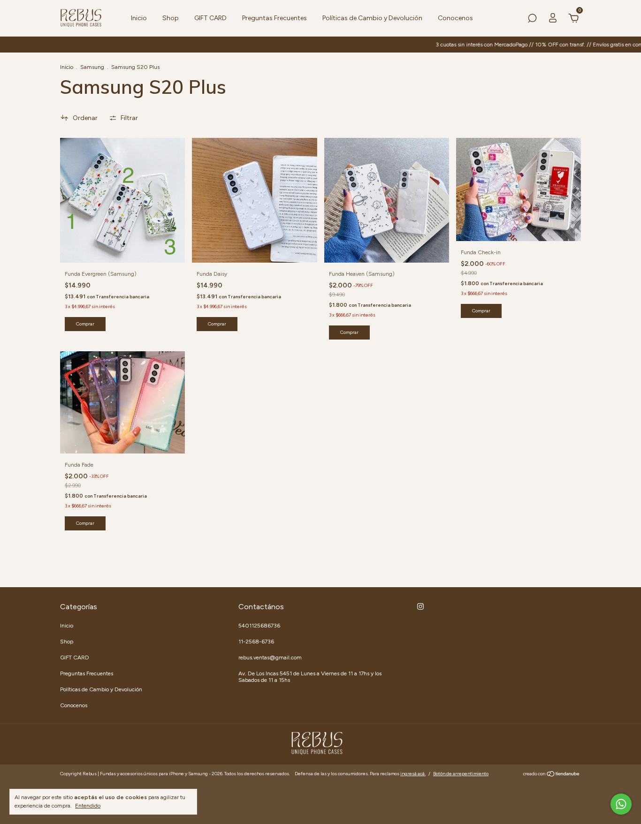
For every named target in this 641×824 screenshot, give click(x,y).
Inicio (139, 18)
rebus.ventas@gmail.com (270, 657)
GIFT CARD (210, 18)
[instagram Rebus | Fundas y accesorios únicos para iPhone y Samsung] (420, 606)
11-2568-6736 (256, 641)
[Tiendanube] (551, 775)
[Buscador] (532, 19)
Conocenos (455, 18)
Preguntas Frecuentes (274, 18)
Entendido (87, 805)
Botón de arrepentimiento (460, 774)
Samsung (92, 67)
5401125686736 (259, 625)
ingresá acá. (413, 774)
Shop (170, 18)
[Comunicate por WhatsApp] (621, 804)
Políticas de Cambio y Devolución (372, 18)
